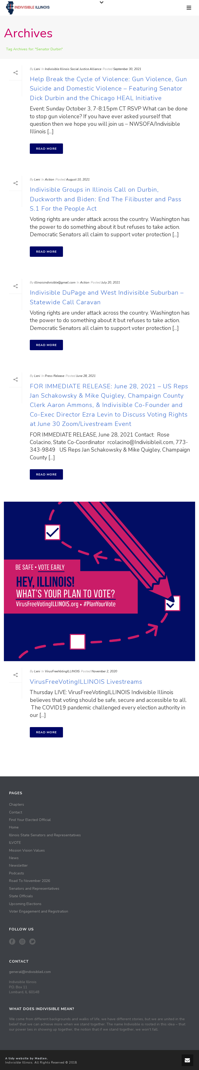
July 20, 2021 (110, 282)
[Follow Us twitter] (32, 941)
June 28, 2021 (86, 376)
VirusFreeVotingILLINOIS (62, 671)
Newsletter (18, 865)
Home (14, 827)
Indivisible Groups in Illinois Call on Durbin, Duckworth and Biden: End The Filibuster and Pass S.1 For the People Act (105, 199)
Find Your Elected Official (30, 820)
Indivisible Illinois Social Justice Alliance (73, 69)
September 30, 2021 (127, 69)
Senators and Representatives (34, 888)
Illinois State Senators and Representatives (45, 835)
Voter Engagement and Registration (38, 911)
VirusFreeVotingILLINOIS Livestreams (86, 682)
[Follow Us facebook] (12, 941)
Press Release (54, 376)
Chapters (16, 804)
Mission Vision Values (27, 850)
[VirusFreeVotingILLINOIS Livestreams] (99, 581)
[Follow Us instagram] (22, 941)
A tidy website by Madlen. (26, 1058)
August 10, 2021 (78, 179)
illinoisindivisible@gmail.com (54, 282)
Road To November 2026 (29, 881)
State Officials (21, 896)
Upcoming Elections (25, 904)
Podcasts (16, 873)
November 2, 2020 (104, 671)
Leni (37, 69)
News (14, 858)
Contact (15, 812)
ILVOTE (15, 842)
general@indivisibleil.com (30, 971)
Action (49, 179)
